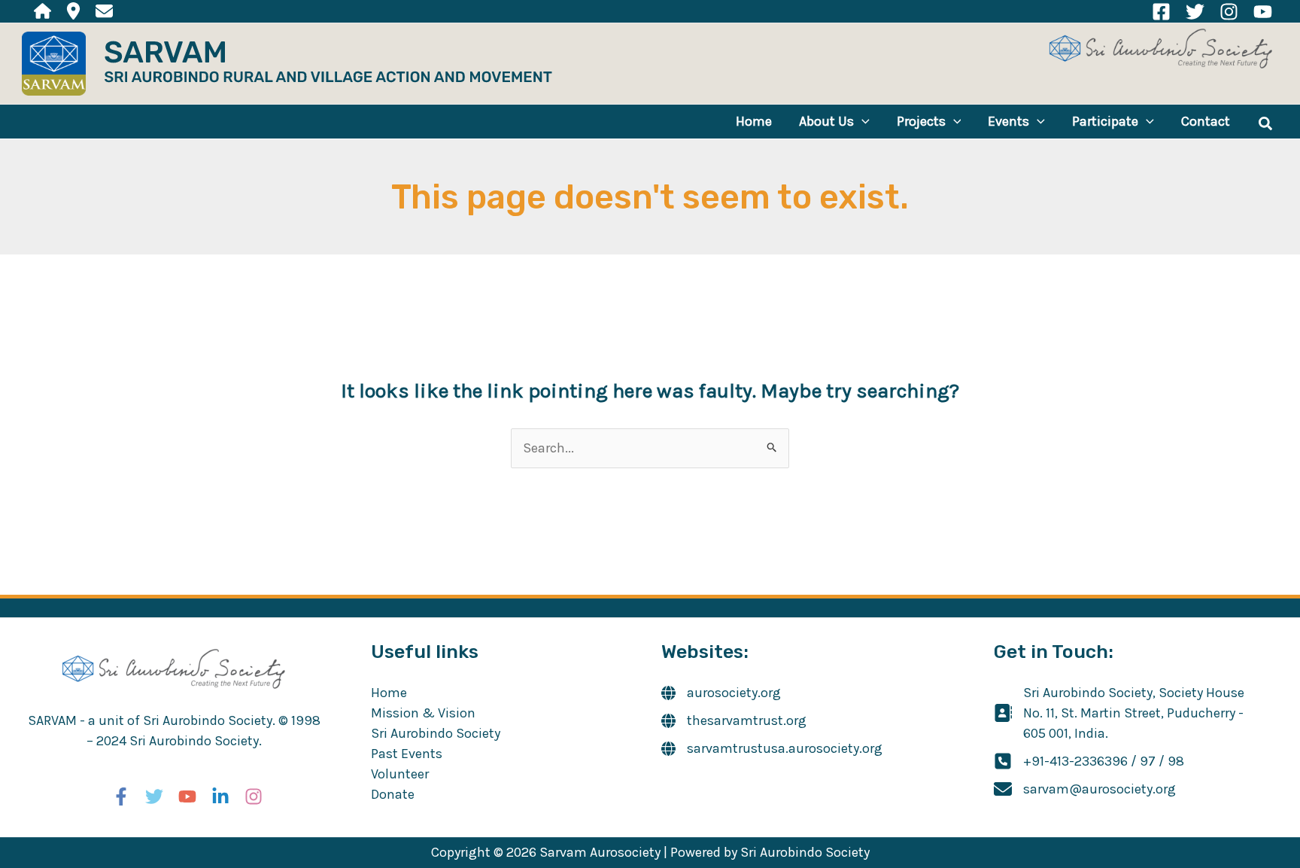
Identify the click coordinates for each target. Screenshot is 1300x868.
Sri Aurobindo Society (435, 733)
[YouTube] (1263, 12)
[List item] (42, 11)
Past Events (406, 753)
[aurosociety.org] (721, 693)
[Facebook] (1161, 12)
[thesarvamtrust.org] (733, 721)
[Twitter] (1195, 12)
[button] (862, 121)
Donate (393, 794)
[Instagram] (1229, 12)
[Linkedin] (220, 796)
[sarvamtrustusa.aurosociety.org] (771, 749)
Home (389, 692)
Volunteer (400, 774)
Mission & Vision (423, 713)
